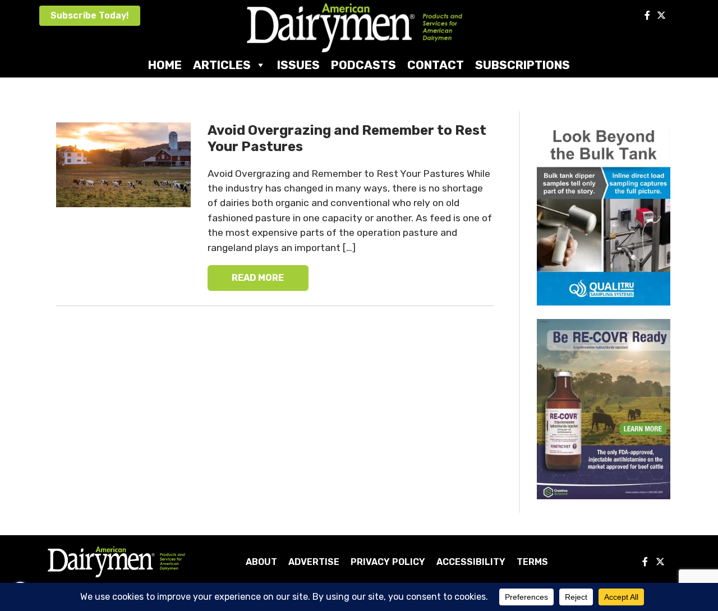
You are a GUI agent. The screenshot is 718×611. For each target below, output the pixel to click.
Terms (532, 562)
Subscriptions (522, 65)
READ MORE (258, 277)
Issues (298, 65)
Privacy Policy (388, 562)
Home (165, 65)
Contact (435, 65)
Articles (222, 65)
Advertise (313, 562)
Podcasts (363, 65)
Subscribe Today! (89, 15)
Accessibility (470, 562)
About (261, 562)
